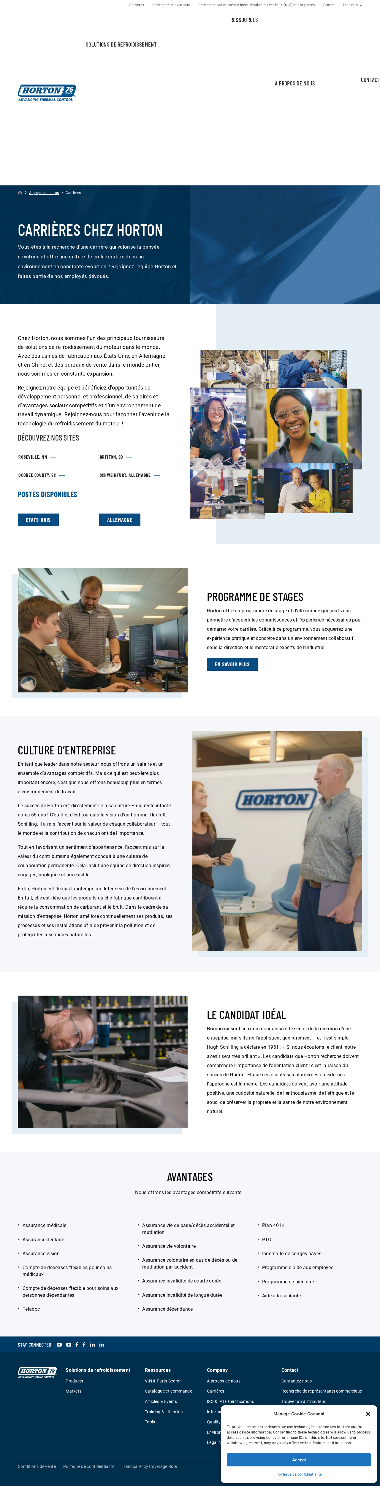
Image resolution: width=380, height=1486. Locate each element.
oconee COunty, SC (37, 475)
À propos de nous (295, 83)
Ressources (244, 19)
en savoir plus (232, 664)
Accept (299, 1460)
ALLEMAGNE (119, 519)
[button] (368, 1414)
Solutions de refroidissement (121, 44)
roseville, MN (32, 457)
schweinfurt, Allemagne (125, 475)
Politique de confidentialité (299, 1474)
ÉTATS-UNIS (38, 519)
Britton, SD (112, 457)
